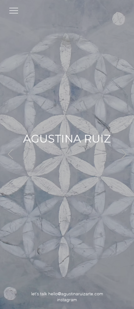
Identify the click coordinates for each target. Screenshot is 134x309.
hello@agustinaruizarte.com (75, 294)
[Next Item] (124, 154)
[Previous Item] (10, 154)
